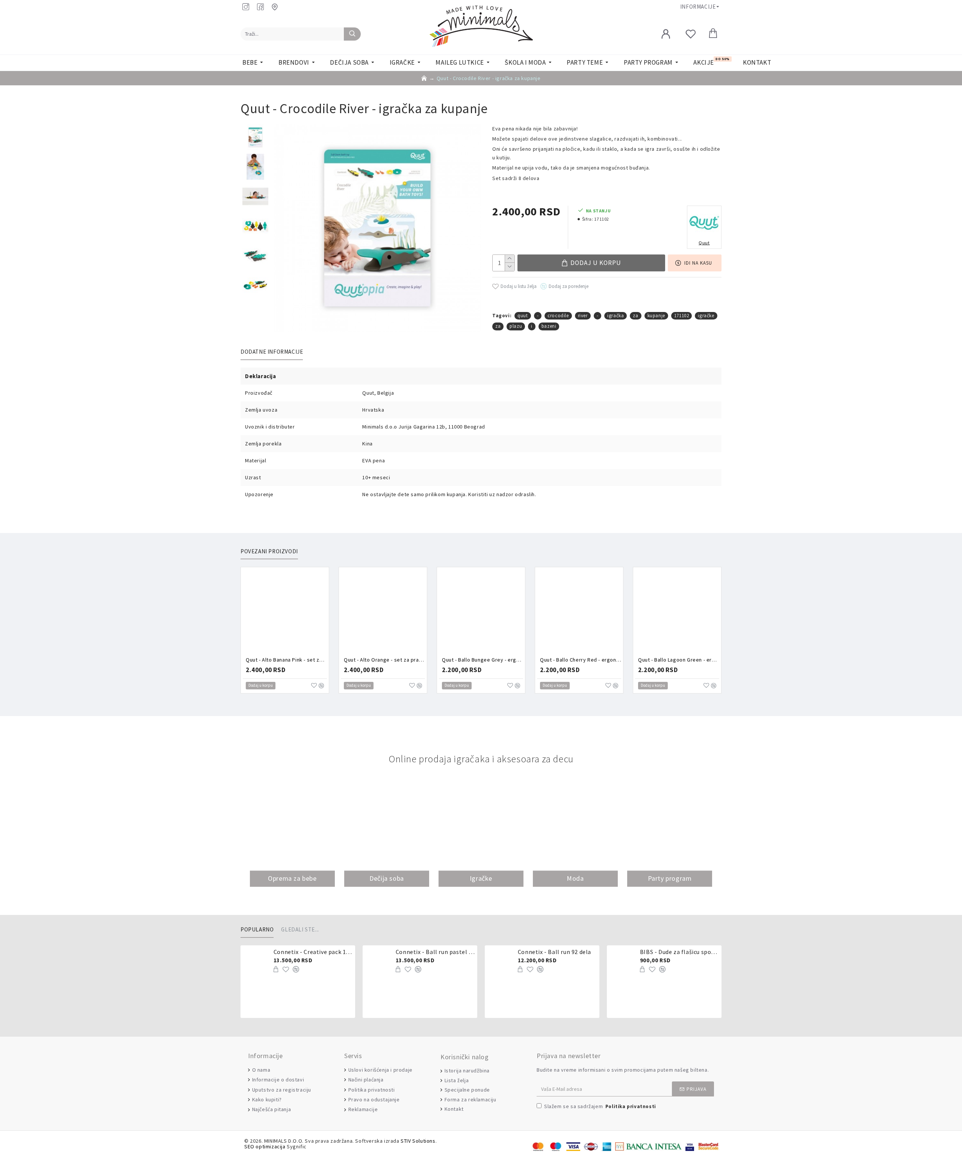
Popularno (257, 929)
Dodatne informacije (271, 351)
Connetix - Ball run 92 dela (554, 952)
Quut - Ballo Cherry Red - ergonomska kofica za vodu (580, 659)
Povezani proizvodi (269, 551)
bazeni (549, 326)
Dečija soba (386, 878)
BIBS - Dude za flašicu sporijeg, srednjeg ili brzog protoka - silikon (679, 952)
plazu (516, 326)
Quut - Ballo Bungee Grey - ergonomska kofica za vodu (482, 659)
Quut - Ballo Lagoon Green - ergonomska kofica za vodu (678, 659)
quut (522, 315)
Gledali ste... (300, 929)
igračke (706, 315)
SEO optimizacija (265, 1146)
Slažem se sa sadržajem (600, 1106)
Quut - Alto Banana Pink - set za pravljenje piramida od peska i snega (286, 659)
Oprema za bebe (292, 878)
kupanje (656, 315)
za (635, 315)
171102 (681, 315)
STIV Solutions (418, 1141)
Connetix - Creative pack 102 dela (313, 952)
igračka (615, 315)
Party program (670, 878)
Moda (575, 878)
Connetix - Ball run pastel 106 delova (435, 952)
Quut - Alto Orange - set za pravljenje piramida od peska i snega (384, 659)
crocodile (558, 315)
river (583, 315)
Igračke (481, 878)
